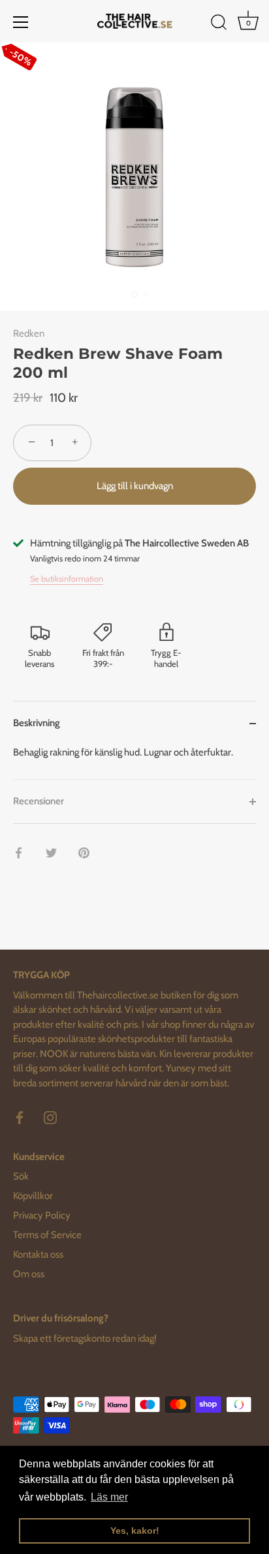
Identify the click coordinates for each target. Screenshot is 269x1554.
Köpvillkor (33, 1196)
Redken (28, 333)
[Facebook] (19, 1117)
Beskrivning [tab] (36, 723)
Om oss (28, 1274)
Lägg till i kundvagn (135, 486)
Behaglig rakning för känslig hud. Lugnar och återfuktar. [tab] (123, 752)
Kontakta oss (38, 1254)
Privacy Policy (42, 1215)
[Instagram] (50, 1117)
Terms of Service (47, 1235)
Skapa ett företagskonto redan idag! (85, 1338)
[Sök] (218, 24)
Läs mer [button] (109, 1497)
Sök (21, 1176)
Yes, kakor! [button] (134, 1530)
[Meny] (21, 22)
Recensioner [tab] (38, 801)
